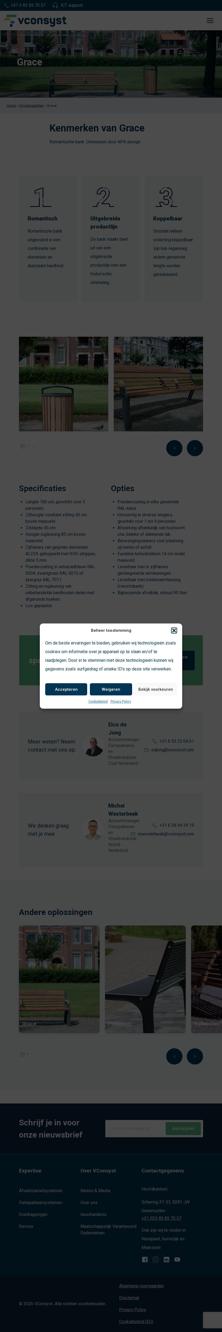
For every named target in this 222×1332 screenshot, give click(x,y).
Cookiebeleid (98, 701)
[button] (174, 630)
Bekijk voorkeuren (155, 689)
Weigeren (111, 689)
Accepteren (66, 689)
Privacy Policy (120, 701)
